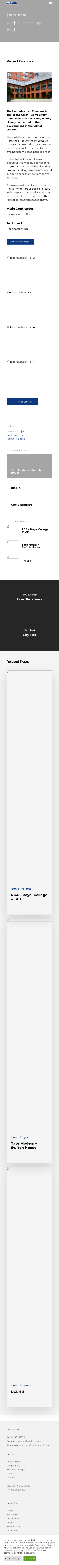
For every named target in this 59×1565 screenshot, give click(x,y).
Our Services (13, 1518)
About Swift (12, 1514)
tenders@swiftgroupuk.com (35, 1445)
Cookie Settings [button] (12, 1558)
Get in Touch (13, 1530)
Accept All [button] (30, 1558)
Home (10, 1510)
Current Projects (17, 431)
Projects (11, 1522)
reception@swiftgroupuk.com (31, 1441)
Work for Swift (14, 1526)
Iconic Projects (17, 14)
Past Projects (15, 435)
